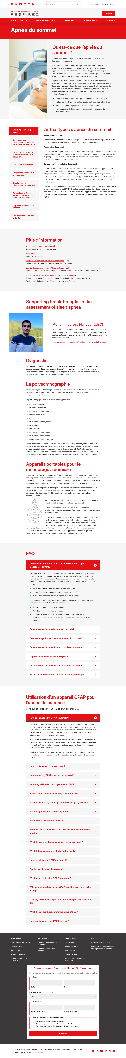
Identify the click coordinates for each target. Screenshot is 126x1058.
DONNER (108, 13)
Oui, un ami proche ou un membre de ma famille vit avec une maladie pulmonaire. (64, 1024)
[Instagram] (16, 4)
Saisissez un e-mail (38, 1012)
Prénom (34, 987)
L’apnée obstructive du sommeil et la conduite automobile (48, 268)
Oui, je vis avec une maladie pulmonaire (50, 1021)
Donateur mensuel (71, 947)
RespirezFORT (16, 947)
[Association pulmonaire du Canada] (25, 13)
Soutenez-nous (91, 20)
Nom (65, 987)
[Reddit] (29, 4)
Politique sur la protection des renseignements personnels (102, 948)
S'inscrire (63, 1033)
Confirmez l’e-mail (70, 1012)
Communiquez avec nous (99, 4)
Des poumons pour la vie (20, 943)
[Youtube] (20, 4)
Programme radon (18, 954)
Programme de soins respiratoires (19, 959)
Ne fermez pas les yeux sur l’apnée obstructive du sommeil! (51, 275)
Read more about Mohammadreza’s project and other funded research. (79, 342)
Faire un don (69, 943)
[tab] (24, 131)
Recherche (70, 20)
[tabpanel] (80, 162)
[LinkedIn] (25, 4)
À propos (111, 20)
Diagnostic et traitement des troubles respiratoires (45, 261)
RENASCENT (16, 950)
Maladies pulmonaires (46, 20)
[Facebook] (12, 4)
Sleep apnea (30, 253)
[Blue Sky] (33, 4)
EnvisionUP (41, 1052)
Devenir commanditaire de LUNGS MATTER (74, 959)
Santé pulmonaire (19, 20)
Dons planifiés (69, 950)
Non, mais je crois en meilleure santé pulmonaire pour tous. (57, 1026)
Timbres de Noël (70, 954)
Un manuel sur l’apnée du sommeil (40, 246)
